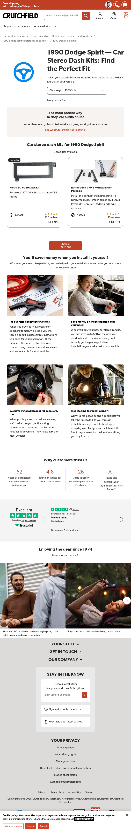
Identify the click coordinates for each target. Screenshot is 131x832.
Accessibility (74, 792)
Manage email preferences (65, 782)
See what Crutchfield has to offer (64, 130)
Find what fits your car (14, 36)
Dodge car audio (39, 36)
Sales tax (42, 792)
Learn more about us (64, 555)
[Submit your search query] (86, 16)
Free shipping (21, 5)
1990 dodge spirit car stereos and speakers (25, 40)
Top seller (14, 160)
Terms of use (57, 792)
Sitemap (89, 792)
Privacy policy (65, 747)
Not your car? (55, 100)
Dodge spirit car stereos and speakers (72, 36)
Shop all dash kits (65, 245)
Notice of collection (65, 775)
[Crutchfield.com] (20, 15)
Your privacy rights (65, 754)
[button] (127, 601)
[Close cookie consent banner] (127, 815)
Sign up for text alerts (63, 709)
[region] (65, 600)
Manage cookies (65, 761)
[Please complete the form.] (84, 695)
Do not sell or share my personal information (65, 768)
